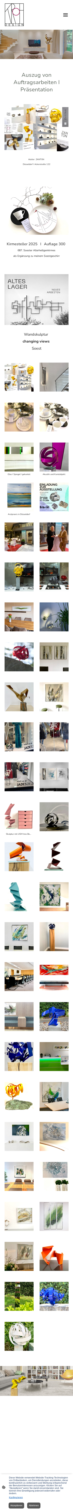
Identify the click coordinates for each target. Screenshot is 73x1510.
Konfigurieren (16, 1497)
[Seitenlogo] (14, 15)
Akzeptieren (16, 1505)
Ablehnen (34, 1505)
